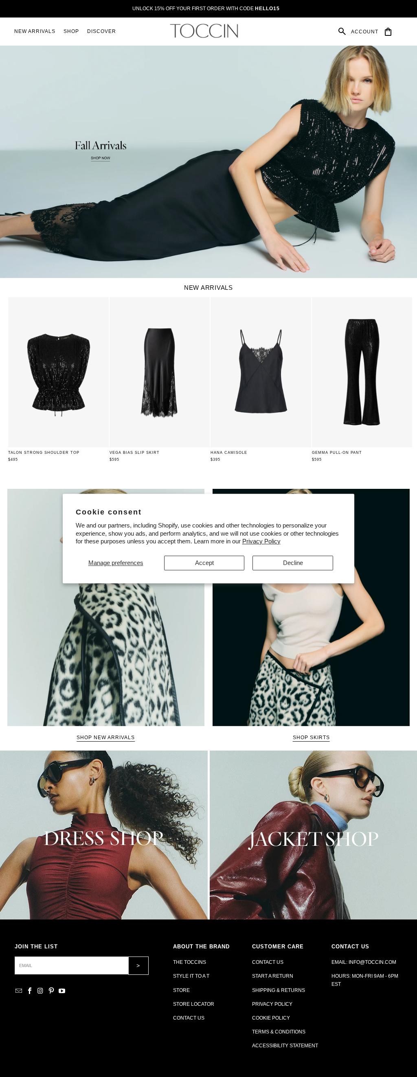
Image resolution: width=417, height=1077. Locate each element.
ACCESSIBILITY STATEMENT (285, 1046)
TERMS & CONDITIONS (278, 1032)
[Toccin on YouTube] (62, 991)
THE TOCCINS (189, 962)
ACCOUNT (364, 32)
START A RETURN (272, 976)
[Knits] (104, 835)
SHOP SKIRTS (311, 737)
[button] (71, 32)
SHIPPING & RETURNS (278, 990)
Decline (293, 562)
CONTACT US (188, 1018)
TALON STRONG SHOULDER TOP (43, 453)
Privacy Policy (261, 541)
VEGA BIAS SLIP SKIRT (135, 453)
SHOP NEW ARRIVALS (106, 737)
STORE (181, 990)
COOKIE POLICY (271, 1018)
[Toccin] (204, 31)
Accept (204, 562)
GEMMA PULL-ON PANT (337, 453)
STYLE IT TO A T (191, 976)
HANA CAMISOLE (229, 453)
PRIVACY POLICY (272, 1004)
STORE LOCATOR (193, 1004)
